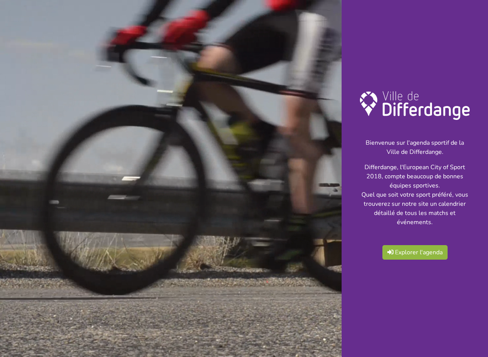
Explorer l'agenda (418, 252)
